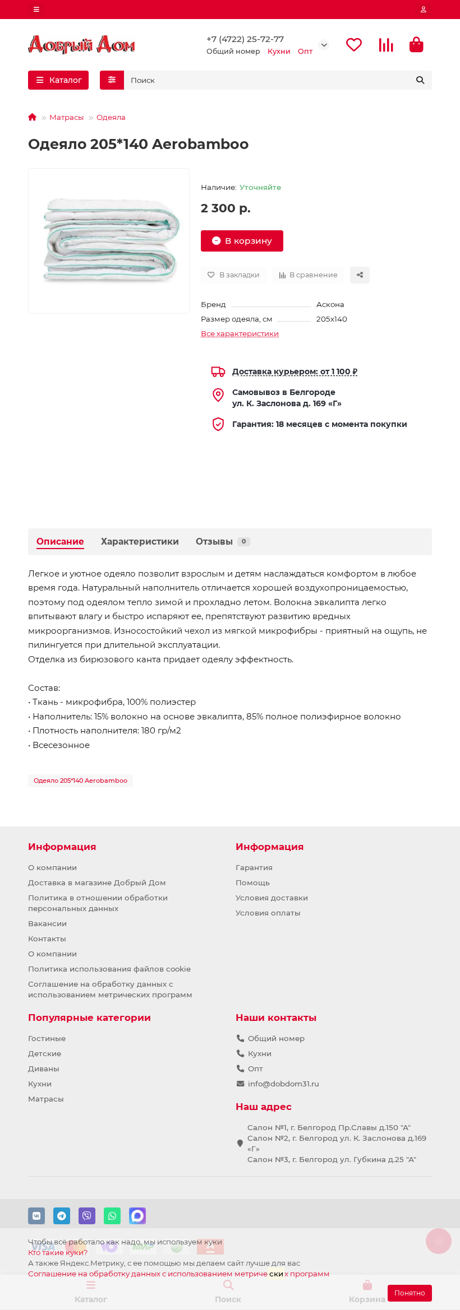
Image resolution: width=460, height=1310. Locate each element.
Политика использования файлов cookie (109, 968)
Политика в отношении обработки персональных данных (98, 903)
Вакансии (47, 923)
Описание (60, 541)
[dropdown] (36, 9)
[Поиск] (420, 80)
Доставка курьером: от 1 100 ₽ (294, 371)
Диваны (43, 1068)
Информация (62, 846)
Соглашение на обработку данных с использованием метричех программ (179, 1273)
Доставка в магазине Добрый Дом (97, 882)
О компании (52, 867)
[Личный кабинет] (423, 9)
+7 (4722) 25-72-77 (245, 39)
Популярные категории (89, 1017)
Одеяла (111, 117)
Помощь (253, 882)
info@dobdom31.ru (283, 1083)
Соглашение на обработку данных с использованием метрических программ (110, 989)
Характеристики (140, 541)
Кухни (40, 1083)
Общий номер (276, 1038)
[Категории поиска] (112, 80)
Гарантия (254, 867)
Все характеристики (240, 333)
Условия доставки (272, 897)
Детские (44, 1053)
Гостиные (47, 1038)
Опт (255, 1068)
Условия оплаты (268, 912)
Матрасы (66, 117)
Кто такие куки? (58, 1252)
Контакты (47, 938)
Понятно (409, 1293)
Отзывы (221, 541)
